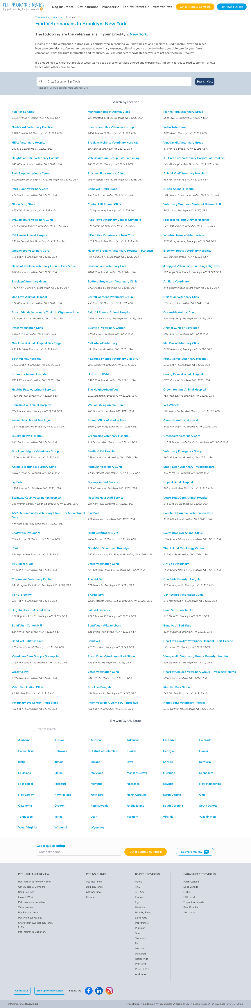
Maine (58, 773)
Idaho (22, 762)
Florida (131, 751)
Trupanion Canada (193, 902)
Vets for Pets (162, 7)
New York (57, 17)
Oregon (59, 806)
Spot (138, 933)
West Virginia (27, 828)
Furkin (187, 892)
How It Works (26, 897)
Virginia (168, 817)
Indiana (95, 762)
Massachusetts (137, 773)
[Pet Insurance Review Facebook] (89, 991)
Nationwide (141, 959)
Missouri (60, 784)
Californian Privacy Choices (157, 1003)
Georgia (168, 751)
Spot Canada (190, 887)
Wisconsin (61, 828)
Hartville (140, 907)
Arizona (96, 740)
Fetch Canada (191, 881)
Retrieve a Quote (232, 7)
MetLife (139, 948)
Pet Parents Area (28, 912)
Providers (109, 7)
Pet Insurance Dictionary (32, 932)
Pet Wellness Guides (30, 917)
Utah (94, 817)
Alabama (24, 740)
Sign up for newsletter (50, 990)
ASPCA (139, 892)
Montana (97, 784)
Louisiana (24, 773)
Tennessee (25, 817)
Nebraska (133, 784)
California (169, 740)
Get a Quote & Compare (195, 7)
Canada (90, 897)
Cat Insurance (87, 7)
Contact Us (21, 990)
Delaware (61, 751)
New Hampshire (210, 784)
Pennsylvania (99, 806)
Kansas (168, 762)
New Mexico (62, 795)
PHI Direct (189, 897)
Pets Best (140, 964)
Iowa (130, 762)
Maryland (97, 773)
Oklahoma (25, 806)
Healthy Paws (143, 912)
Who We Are (25, 907)
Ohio (202, 795)
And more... (141, 974)
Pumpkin (140, 928)
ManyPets (140, 953)
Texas (58, 817)
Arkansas (133, 740)
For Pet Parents (134, 7)
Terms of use (182, 1003)
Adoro (138, 881)
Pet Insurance (94, 881)
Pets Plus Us (190, 907)
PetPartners (142, 923)
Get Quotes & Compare (31, 887)
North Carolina (137, 795)
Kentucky (205, 762)
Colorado (205, 740)
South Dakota (208, 806)
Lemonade (141, 917)
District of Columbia (104, 751)
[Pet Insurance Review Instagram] (109, 991)
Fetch (138, 943)
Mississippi (25, 784)
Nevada (168, 784)
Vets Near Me (42, 17)
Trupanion (140, 938)
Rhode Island (135, 806)
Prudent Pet (142, 969)
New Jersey (26, 795)
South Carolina (173, 806)
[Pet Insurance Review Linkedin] (99, 991)
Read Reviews (26, 892)
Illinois (58, 762)
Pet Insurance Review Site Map (227, 1003)
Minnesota (206, 773)
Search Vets (205, 81)
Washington (207, 817)
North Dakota (172, 795)
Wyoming (97, 828)
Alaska (59, 740)
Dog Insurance (62, 7)
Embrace (140, 897)
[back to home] (23, 7)
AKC (137, 887)
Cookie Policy (200, 1003)
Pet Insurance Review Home (34, 881)
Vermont (132, 817)
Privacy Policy (132, 1003)
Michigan (169, 773)
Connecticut (26, 751)
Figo (137, 902)
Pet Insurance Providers (31, 902)
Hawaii (204, 751)
